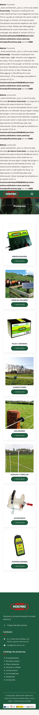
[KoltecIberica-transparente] (11, 191)
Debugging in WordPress (11, 73)
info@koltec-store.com (16, 645)
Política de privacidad (22, 701)
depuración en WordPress (11, 123)
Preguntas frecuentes (17, 625)
